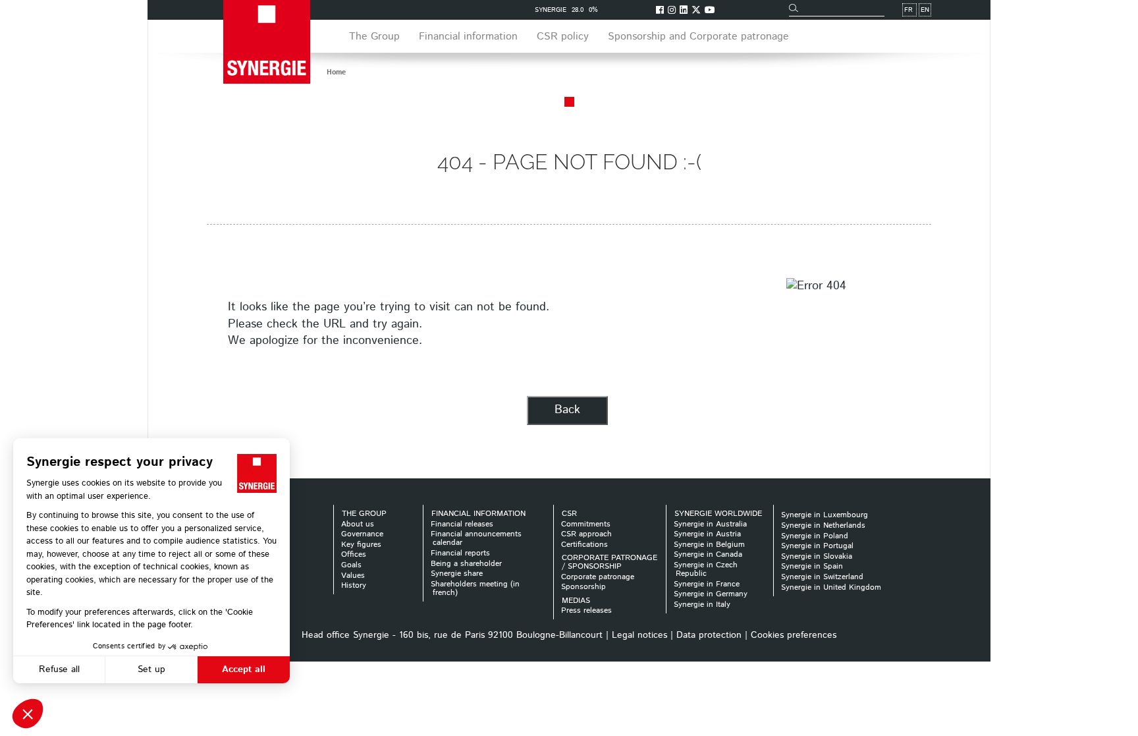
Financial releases (462, 524)
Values (353, 575)
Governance (362, 534)
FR (908, 9)
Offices (353, 554)
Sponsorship (583, 586)
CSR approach (586, 534)
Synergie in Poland (814, 536)
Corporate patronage (597, 576)
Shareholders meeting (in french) (475, 588)
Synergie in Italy (702, 604)
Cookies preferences (793, 635)
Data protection (709, 635)
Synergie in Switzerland (822, 576)
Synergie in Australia (710, 524)
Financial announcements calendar (476, 538)
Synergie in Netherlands (823, 525)
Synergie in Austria (707, 534)
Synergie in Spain (812, 566)
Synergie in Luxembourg (824, 515)
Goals (351, 565)
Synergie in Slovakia (816, 556)
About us (357, 524)
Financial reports (460, 553)
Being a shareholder (466, 563)
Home (336, 72)
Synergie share (457, 573)
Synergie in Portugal (817, 546)
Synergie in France (707, 584)
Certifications (584, 544)
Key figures (361, 544)
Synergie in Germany (710, 594)
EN (925, 9)
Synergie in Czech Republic (706, 569)
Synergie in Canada (708, 554)
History (353, 585)
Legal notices (639, 635)
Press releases (586, 610)
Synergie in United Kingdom (831, 587)
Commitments (585, 524)
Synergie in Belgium (709, 544)
